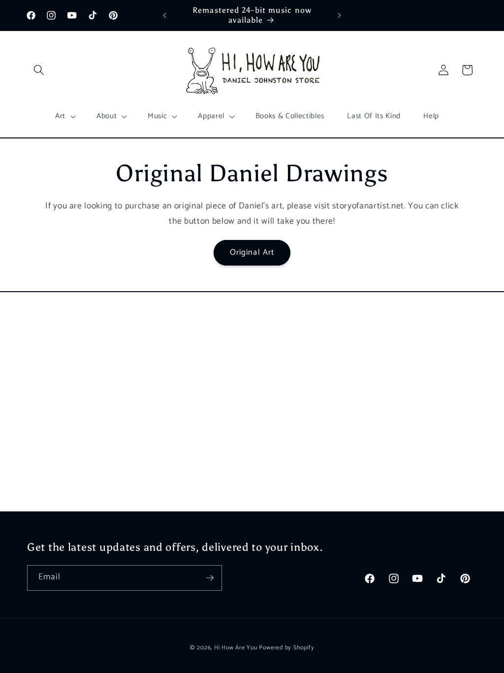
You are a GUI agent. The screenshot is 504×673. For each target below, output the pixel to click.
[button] (39, 70)
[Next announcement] (339, 15)
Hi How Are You (235, 648)
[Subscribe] (209, 578)
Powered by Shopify (286, 648)
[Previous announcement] (165, 15)
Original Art (252, 252)
